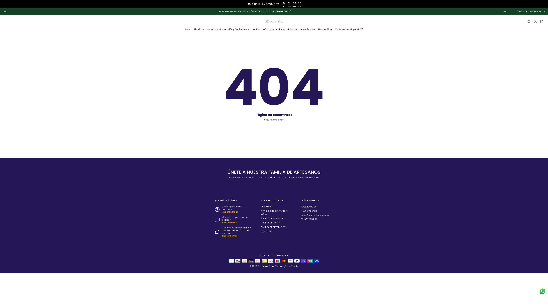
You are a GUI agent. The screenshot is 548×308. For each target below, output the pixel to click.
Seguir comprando (274, 119)
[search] (529, 21)
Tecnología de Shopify (286, 266)
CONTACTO (266, 231)
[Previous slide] (5, 11)
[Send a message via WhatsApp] (543, 291)
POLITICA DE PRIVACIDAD (272, 218)
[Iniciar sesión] (535, 21)
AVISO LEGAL (267, 206)
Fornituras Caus (266, 266)
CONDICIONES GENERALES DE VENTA (274, 212)
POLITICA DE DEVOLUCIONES (274, 227)
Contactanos (229, 222)
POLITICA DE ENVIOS (270, 222)
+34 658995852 (230, 212)
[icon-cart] (541, 21)
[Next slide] (505, 11)
